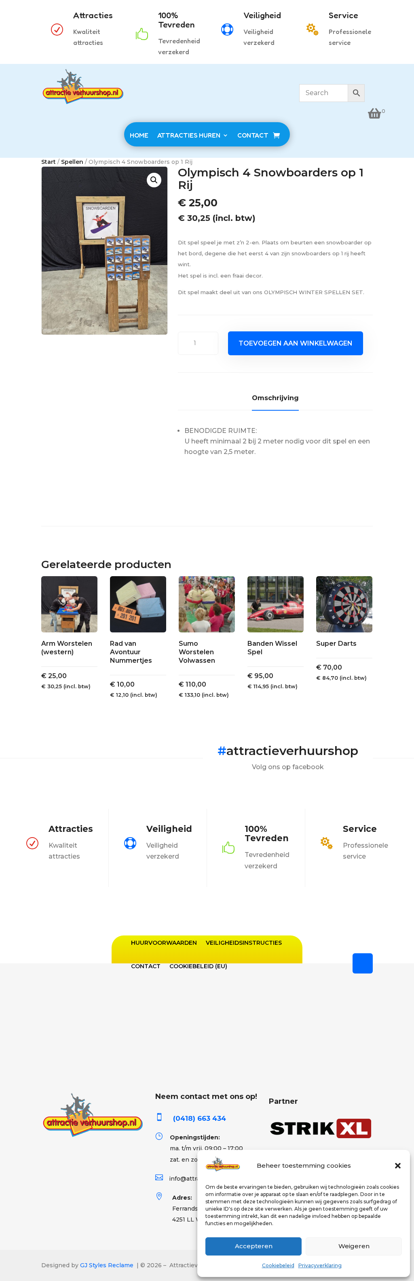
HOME (139, 135)
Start (48, 161)
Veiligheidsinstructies (244, 942)
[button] (398, 1166)
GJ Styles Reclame (106, 1265)
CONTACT (252, 135)
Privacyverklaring (320, 1265)
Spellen (72, 161)
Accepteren (253, 1246)
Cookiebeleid (278, 1265)
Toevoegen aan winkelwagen (296, 343)
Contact (146, 966)
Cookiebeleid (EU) (198, 966)
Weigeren (354, 1246)
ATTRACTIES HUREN (188, 135)
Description (275, 399)
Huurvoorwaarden (164, 942)
